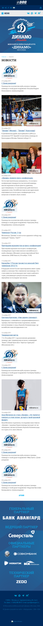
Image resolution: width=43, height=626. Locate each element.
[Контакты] (3, 7)
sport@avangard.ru (33, 602)
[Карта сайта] (5, 7)
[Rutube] (39, 13)
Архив (21, 495)
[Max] (32, 13)
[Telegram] (35, 13)
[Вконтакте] (28, 13)
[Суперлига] (21, 2)
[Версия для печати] (11, 7)
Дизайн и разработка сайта (13, 609)
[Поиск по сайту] (8, 7)
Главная (4, 57)
